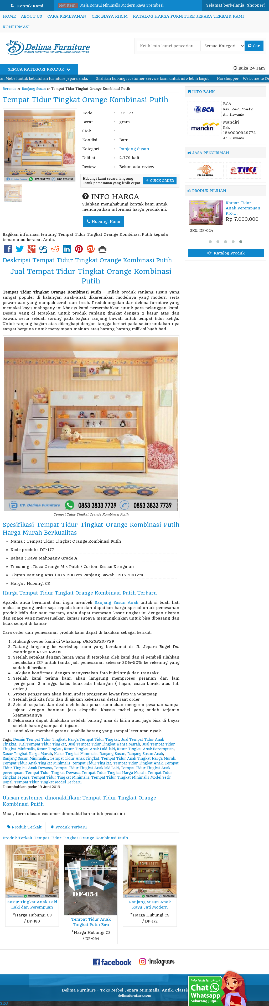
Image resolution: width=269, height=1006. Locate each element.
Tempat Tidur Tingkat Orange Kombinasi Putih (85, 100)
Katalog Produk (229, 257)
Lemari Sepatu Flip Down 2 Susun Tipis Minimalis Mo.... (129, 5)
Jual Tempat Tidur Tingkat (42, 744)
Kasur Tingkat (49, 749)
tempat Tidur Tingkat (92, 763)
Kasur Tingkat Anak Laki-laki (89, 749)
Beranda (9, 89)
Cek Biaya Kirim (110, 16)
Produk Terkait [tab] (26, 827)
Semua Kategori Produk (36, 69)
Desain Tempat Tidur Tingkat (39, 740)
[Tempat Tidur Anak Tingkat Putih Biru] (90, 879)
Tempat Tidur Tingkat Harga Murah (114, 773)
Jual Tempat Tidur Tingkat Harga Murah (104, 744)
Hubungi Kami (105, 221)
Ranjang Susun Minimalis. (25, 758)
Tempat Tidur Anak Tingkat (74, 758)
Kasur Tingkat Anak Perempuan (145, 749)
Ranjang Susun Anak (116, 602)
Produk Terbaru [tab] (70, 827)
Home (9, 16)
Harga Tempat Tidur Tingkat (93, 740)
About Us (31, 16)
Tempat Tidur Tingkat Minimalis (60, 777)
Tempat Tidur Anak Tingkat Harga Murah (138, 758)
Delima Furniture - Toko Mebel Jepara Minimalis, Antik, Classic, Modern (134, 990)
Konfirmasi (16, 26)
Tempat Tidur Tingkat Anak (138, 763)
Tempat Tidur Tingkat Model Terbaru (47, 782)
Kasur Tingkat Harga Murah (27, 754)
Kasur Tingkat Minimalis (75, 754)
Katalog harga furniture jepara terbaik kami (188, 16)
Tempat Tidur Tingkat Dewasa (52, 773)
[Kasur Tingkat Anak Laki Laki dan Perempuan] (32, 871)
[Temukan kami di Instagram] (156, 961)
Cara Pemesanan (66, 16)
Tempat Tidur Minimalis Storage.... (229, 208)
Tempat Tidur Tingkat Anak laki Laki (86, 768)
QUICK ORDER (161, 181)
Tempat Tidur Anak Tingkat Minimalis (36, 763)
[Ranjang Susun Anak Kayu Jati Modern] (149, 871)
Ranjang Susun (34, 89)
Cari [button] (256, 45)
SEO (4, 1003)
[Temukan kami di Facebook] (112, 961)
